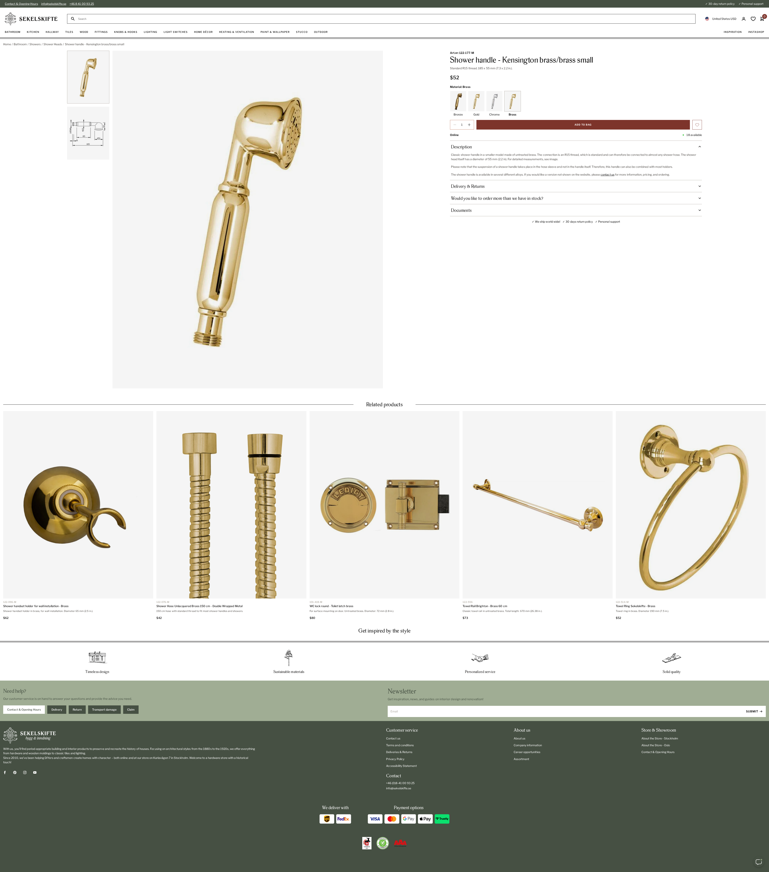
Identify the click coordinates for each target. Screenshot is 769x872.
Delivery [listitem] (56, 709)
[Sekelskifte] (129, 735)
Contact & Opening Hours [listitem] (24, 709)
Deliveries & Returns (399, 752)
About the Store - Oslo (655, 745)
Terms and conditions (400, 745)
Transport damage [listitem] (104, 709)
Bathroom (20, 44)
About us (519, 738)
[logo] (31, 18)
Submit (752, 711)
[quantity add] (469, 124)
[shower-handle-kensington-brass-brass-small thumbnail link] (88, 77)
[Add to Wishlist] (697, 125)
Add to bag (583, 124)
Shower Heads (52, 44)
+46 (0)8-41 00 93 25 (400, 783)
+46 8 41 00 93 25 (81, 3)
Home (7, 44)
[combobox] (385, 19)
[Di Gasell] (366, 843)
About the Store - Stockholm (659, 738)
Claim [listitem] (131, 709)
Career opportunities (527, 752)
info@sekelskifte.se (53, 3)
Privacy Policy (395, 759)
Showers (35, 44)
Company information (528, 745)
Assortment (521, 759)
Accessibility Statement (401, 765)
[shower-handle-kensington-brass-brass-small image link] (248, 220)
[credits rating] (400, 843)
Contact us (393, 738)
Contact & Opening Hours (21, 3)
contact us (607, 174)
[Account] (743, 18)
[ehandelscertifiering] (382, 843)
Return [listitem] (77, 709)
